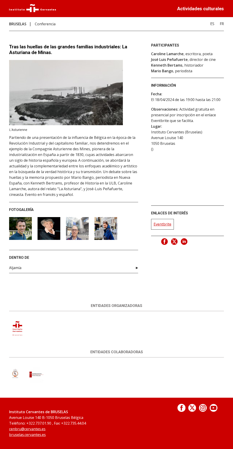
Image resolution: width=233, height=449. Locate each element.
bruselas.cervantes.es (27, 434)
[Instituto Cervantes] (32, 10)
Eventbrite (162, 224)
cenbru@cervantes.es (27, 428)
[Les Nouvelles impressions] (34, 381)
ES (212, 23)
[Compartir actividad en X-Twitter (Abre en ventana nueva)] (174, 241)
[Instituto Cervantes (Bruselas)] (17, 335)
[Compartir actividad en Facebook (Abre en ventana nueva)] (164, 241)
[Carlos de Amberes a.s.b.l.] (15, 381)
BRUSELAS (17, 23)
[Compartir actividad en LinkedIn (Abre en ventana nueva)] (184, 241)
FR (222, 23)
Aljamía (15, 267)
